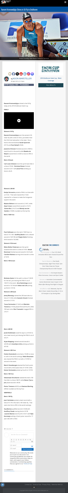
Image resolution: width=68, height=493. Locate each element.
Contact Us (28, 484)
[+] (14, 441)
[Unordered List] (23, 440)
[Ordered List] (21, 440)
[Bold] (11, 440)
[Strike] (18, 440)
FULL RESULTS (50, 85)
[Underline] (16, 440)
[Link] (30, 440)
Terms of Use (28, 464)
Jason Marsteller (22, 78)
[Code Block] (28, 440)
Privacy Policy (46, 484)
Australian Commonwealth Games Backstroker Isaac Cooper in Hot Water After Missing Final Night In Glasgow (51, 282)
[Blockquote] (25, 440)
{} (11, 441)
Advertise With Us (57, 484)
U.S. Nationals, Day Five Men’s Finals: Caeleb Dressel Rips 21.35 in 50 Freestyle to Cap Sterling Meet (51, 291)
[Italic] (14, 440)
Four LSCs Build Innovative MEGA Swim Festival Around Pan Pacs (50, 254)
